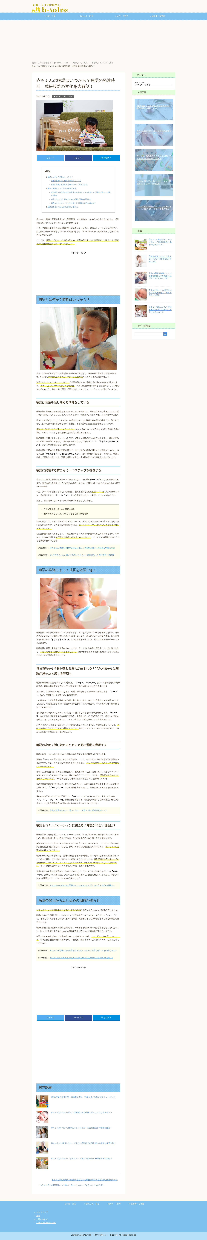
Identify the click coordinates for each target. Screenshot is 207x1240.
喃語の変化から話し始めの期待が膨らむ (63, 207)
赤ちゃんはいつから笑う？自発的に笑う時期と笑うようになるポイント (81, 1112)
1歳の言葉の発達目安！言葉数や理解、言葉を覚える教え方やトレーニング (83, 1097)
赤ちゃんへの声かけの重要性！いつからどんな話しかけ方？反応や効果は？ (82, 885)
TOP (51, 63)
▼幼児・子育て (121, 16)
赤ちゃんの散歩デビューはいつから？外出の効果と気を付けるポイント (160, 242)
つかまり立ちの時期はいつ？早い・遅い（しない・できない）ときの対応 (71, 1185)
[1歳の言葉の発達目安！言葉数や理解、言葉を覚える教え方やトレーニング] (42, 1106)
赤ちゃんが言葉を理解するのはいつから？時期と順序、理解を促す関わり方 (82, 548)
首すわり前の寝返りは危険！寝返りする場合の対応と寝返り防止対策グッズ (84, 1180)
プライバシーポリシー (46, 1223)
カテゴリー (139, 82)
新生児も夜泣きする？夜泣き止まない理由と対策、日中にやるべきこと (160, 309)
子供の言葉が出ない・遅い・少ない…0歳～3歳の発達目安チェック (78, 810)
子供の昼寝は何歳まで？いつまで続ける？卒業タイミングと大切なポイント (160, 275)
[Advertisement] (103, 41)
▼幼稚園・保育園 (157, 16)
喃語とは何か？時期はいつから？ (60, 177)
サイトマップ (42, 1212)
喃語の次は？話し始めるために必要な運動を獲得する (71, 199)
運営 (38, 1216)
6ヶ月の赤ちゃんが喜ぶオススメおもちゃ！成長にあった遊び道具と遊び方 (82, 555)
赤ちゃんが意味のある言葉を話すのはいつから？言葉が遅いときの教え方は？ (83, 950)
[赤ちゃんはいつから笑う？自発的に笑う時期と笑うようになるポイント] (42, 1121)
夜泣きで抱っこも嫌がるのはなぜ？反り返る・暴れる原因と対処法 (160, 292)
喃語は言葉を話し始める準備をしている (66, 181)
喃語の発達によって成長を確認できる (62, 188)
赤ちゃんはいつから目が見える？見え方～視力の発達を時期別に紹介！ (81, 1128)
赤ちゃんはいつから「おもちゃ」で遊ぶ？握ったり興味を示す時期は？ (81, 1158)
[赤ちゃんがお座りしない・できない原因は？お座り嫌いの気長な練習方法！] (42, 1152)
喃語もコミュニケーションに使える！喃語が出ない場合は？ (73, 203)
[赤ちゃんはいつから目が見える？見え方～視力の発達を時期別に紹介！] (42, 1136)
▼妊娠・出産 (49, 16)
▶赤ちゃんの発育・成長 (63, 96)
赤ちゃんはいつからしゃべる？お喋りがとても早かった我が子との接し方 (81, 958)
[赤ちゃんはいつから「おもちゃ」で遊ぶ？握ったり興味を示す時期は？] (42, 1167)
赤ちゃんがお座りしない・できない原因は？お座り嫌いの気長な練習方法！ (83, 1143)
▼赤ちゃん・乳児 (85, 16)
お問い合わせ (42, 1219)
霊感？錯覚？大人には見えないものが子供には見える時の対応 (160, 258)
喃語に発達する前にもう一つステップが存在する (69, 185)
